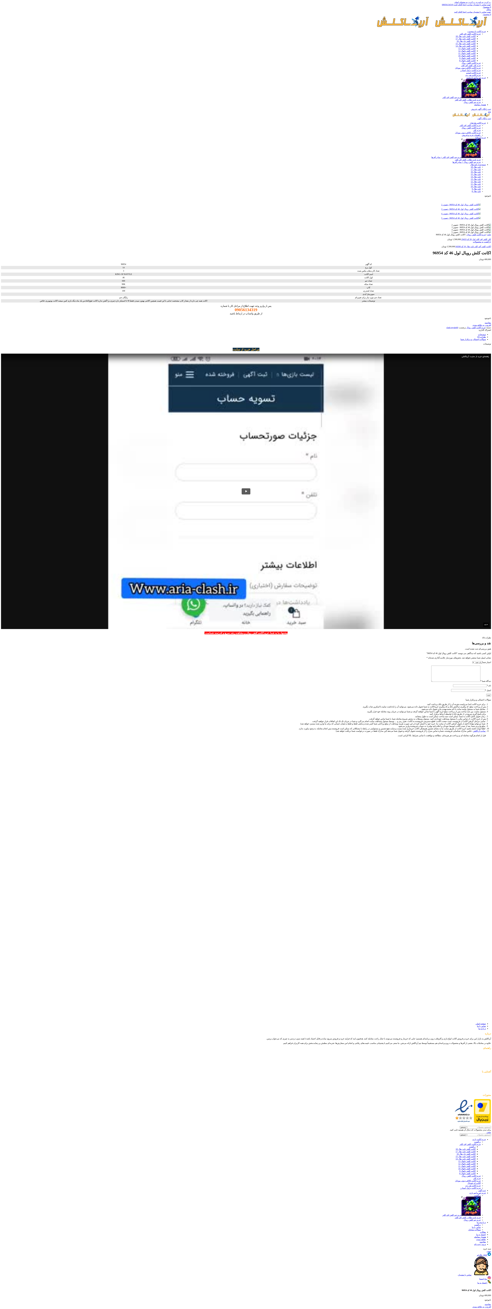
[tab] (482, 334)
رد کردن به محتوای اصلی (464, 2)
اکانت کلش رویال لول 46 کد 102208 (467, 854)
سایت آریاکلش (479, 731)
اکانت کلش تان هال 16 (466, 41)
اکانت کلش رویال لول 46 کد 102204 (467, 834)
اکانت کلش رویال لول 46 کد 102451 (467, 952)
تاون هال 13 (476, 179)
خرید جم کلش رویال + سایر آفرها (467, 162)
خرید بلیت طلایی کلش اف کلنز (468, 100)
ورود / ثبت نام (480, 1244)
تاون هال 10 (476, 186)
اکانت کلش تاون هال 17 (466, 39)
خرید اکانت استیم (473, 73)
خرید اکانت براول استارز (470, 70)
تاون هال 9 (476, 189)
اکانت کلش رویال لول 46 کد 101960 (467, 776)
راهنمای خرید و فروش (471, 135)
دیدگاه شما (485, 681)
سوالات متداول (474, 1230)
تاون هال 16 (476, 172)
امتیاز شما (486, 662)
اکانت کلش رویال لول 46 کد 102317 (467, 894)
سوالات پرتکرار (484, 1081)
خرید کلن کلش (485, 1066)
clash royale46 (452, 327)
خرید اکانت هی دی (473, 75)
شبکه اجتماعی (485, 1085)
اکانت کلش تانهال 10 (467, 56)
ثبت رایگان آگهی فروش (481, 109)
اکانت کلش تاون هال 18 (466, 36)
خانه (489, 235)
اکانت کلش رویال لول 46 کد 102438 (467, 933)
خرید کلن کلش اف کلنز (471, 65)
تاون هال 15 (476, 174)
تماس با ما (476, 1227)
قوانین (488, 1076)
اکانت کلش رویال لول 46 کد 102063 (467, 815)
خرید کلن (477, 130)
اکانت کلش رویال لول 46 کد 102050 (467, 795)
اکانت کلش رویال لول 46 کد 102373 (467, 913)
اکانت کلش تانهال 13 (467, 48)
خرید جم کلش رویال (472, 102)
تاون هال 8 (476, 191)
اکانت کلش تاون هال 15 (466, 44)
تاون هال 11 (476, 184)
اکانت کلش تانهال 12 (467, 51)
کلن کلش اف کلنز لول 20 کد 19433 (476, 239)
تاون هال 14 (476, 177)
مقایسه (483, 1242)
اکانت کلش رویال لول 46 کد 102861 (467, 1011)
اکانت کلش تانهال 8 (467, 61)
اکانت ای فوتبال (474, 1183)
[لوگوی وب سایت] (462, 27)
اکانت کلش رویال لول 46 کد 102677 (467, 992)
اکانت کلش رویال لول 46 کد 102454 (467, 972)
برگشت (477, 1142)
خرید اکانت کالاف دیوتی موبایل (468, 68)
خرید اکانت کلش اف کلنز (470, 34)
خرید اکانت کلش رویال (471, 63)
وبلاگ (488, 9)
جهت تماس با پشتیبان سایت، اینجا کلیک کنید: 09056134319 (466, 5)
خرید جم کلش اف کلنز (452, 97)
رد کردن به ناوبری (483, 2)
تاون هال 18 (476, 167)
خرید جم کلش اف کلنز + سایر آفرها (446, 157)
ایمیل (488, 690)
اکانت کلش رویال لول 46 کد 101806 (467, 756)
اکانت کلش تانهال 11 (467, 53)
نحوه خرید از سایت (483, 1090)
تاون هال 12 (476, 182)
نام (489, 685)
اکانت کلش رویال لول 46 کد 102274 (467, 874)
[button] (477, 764)
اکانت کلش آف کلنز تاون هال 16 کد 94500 (473, 246)
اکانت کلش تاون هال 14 (466, 46)
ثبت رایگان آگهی (484, 118)
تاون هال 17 (476, 169)
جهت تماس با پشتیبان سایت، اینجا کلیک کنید (472, 12)
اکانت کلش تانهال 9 (467, 58)
